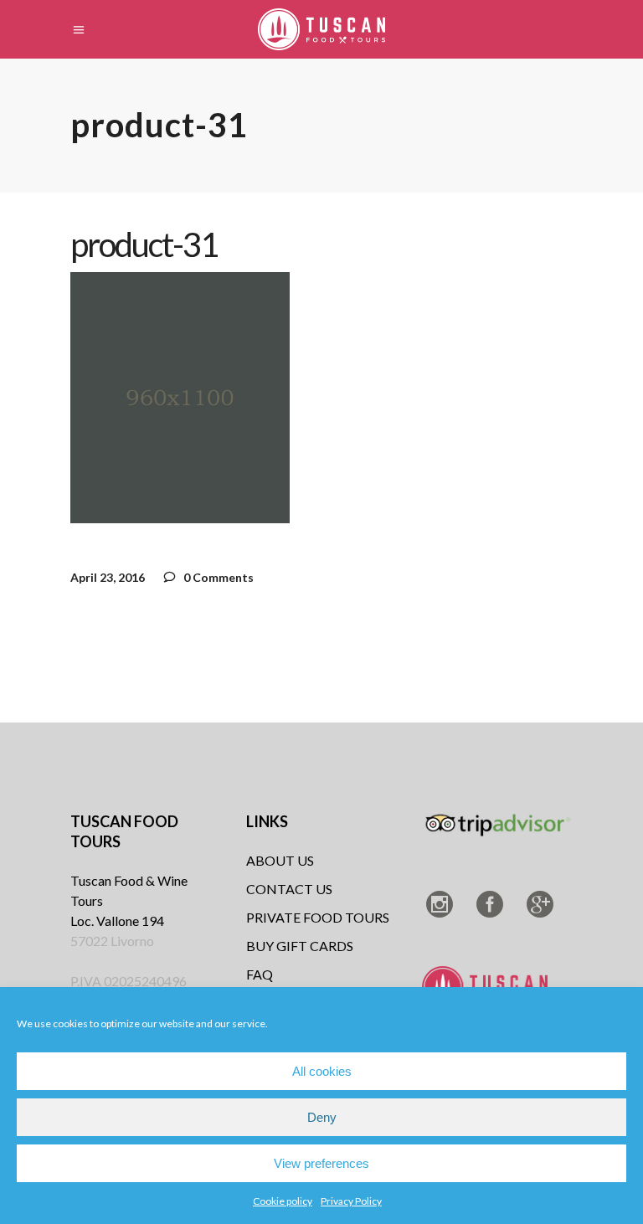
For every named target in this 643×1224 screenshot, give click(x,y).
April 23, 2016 (107, 577)
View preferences (321, 1163)
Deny (322, 1117)
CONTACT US (289, 889)
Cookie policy (282, 1201)
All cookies (322, 1071)
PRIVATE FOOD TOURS (317, 917)
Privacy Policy (351, 1201)
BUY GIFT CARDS (299, 946)
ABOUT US (280, 860)
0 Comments (217, 577)
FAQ (259, 974)
